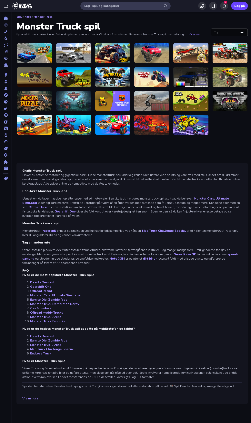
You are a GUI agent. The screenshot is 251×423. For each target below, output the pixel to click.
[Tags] (6, 178)
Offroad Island (39, 207)
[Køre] (6, 115)
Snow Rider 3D (185, 254)
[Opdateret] (6, 45)
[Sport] (6, 148)
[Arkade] (6, 81)
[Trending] (6, 38)
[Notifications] (224, 6)
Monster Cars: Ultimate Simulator (55, 295)
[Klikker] (6, 108)
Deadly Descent (42, 282)
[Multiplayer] (6, 58)
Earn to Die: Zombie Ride (48, 300)
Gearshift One (65, 211)
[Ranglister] (6, 65)
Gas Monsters (40, 308)
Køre (28, 17)
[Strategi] (6, 155)
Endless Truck (40, 353)
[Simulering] (6, 135)
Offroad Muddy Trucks (46, 312)
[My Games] (213, 6)
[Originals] (6, 51)
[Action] (6, 75)
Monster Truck (43, 17)
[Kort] (6, 121)
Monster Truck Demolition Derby (54, 304)
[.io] (6, 101)
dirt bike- (150, 258)
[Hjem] (6, 18)
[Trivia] (6, 168)
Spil (19, 17)
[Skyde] (6, 141)
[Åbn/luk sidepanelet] (6, 6)
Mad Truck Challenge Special (164, 231)
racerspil (49, 231)
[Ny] (6, 31)
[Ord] (6, 128)
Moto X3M (117, 258)
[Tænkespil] (6, 161)
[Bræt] (6, 88)
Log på (239, 6)
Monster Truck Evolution (48, 321)
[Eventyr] (6, 95)
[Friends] (202, 6)
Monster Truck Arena (45, 317)
